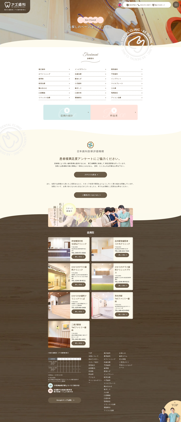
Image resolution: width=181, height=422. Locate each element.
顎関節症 (114, 93)
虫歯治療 (78, 74)
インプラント (116, 79)
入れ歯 (113, 88)
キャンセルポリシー (95, 381)
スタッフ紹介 (94, 362)
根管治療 (42, 83)
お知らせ (122, 353)
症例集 (91, 371)
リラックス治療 (44, 97)
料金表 (91, 374)
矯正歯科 (42, 69)
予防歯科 (114, 74)
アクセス (92, 377)
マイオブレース (117, 83)
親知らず (78, 79)
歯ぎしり (78, 88)
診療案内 (92, 368)
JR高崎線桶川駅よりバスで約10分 (67, 385)
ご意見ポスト (124, 362)
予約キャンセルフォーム (125, 366)
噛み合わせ (43, 88)
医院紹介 (92, 365)
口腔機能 (42, 93)
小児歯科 (78, 83)
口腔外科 (78, 93)
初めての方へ (159, 5)
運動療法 (78, 97)
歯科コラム (123, 356)
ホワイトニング (44, 74)
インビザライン (81, 69)
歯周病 (41, 79)
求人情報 (122, 359)
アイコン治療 (116, 97)
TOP (90, 353)
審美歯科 (114, 69)
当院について (94, 356)
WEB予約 (132, 5)
